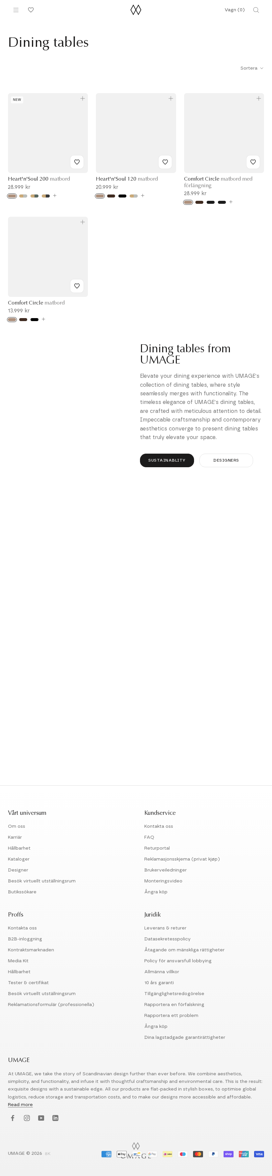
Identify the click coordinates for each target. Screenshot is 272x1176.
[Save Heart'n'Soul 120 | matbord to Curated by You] (165, 162)
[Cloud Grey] (23, 196)
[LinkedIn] (54, 1118)
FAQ (149, 837)
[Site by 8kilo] (47, 1154)
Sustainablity (167, 460)
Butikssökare (22, 892)
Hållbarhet (19, 848)
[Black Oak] (122, 196)
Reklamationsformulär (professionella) (51, 1004)
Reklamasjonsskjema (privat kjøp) (182, 859)
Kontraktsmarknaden (31, 950)
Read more (20, 1104)
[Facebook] (12, 1118)
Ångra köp (156, 892)
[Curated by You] (30, 10)
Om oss (16, 826)
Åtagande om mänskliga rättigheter (184, 950)
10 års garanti (159, 982)
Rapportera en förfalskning (174, 1004)
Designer (18, 870)
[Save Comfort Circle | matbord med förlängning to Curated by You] (253, 162)
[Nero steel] (222, 202)
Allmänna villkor (161, 972)
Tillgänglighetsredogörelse (174, 993)
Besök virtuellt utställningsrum (42, 881)
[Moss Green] (34, 196)
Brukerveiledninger (165, 870)
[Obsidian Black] (46, 196)
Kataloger (19, 859)
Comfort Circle (36, 303)
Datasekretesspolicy (167, 939)
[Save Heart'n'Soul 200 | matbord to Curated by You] (77, 162)
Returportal (157, 848)
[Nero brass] (211, 202)
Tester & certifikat (28, 982)
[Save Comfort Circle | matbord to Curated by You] (77, 286)
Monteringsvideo (163, 881)
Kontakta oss (158, 826)
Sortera (249, 68)
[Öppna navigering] (16, 10)
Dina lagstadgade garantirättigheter (184, 1037)
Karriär (15, 837)
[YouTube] (40, 1118)
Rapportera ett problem (171, 1015)
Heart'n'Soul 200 (39, 179)
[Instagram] (26, 1118)
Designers (226, 460)
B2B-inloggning (25, 939)
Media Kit (18, 961)
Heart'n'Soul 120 (127, 179)
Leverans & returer (165, 928)
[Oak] (12, 196)
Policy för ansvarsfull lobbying (178, 961)
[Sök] (256, 10)
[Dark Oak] (111, 196)
